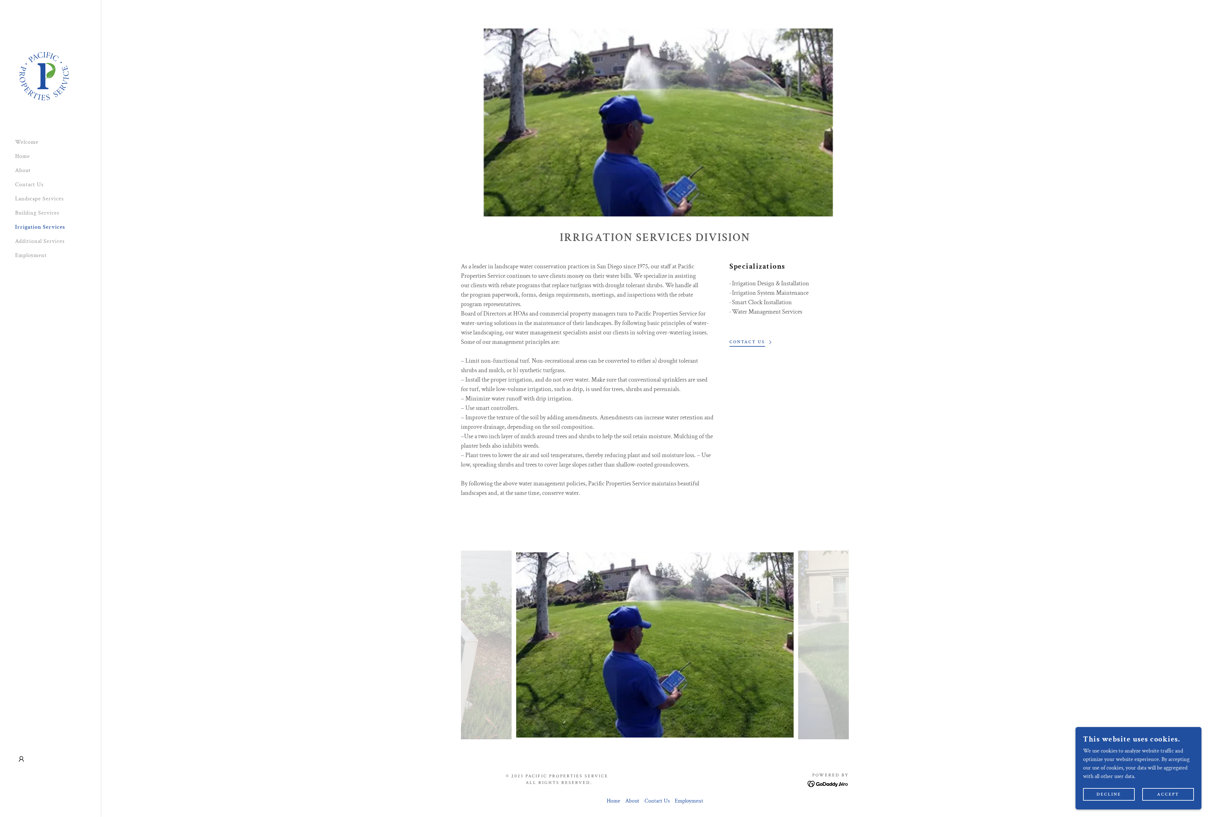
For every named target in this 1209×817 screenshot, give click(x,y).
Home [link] (22, 156)
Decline (1109, 794)
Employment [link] (31, 255)
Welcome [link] (26, 142)
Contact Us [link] (29, 184)
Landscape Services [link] (39, 198)
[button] (21, 759)
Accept (1168, 794)
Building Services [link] (37, 212)
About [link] (23, 170)
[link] (43, 77)
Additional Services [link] (40, 241)
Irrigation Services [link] (40, 227)
